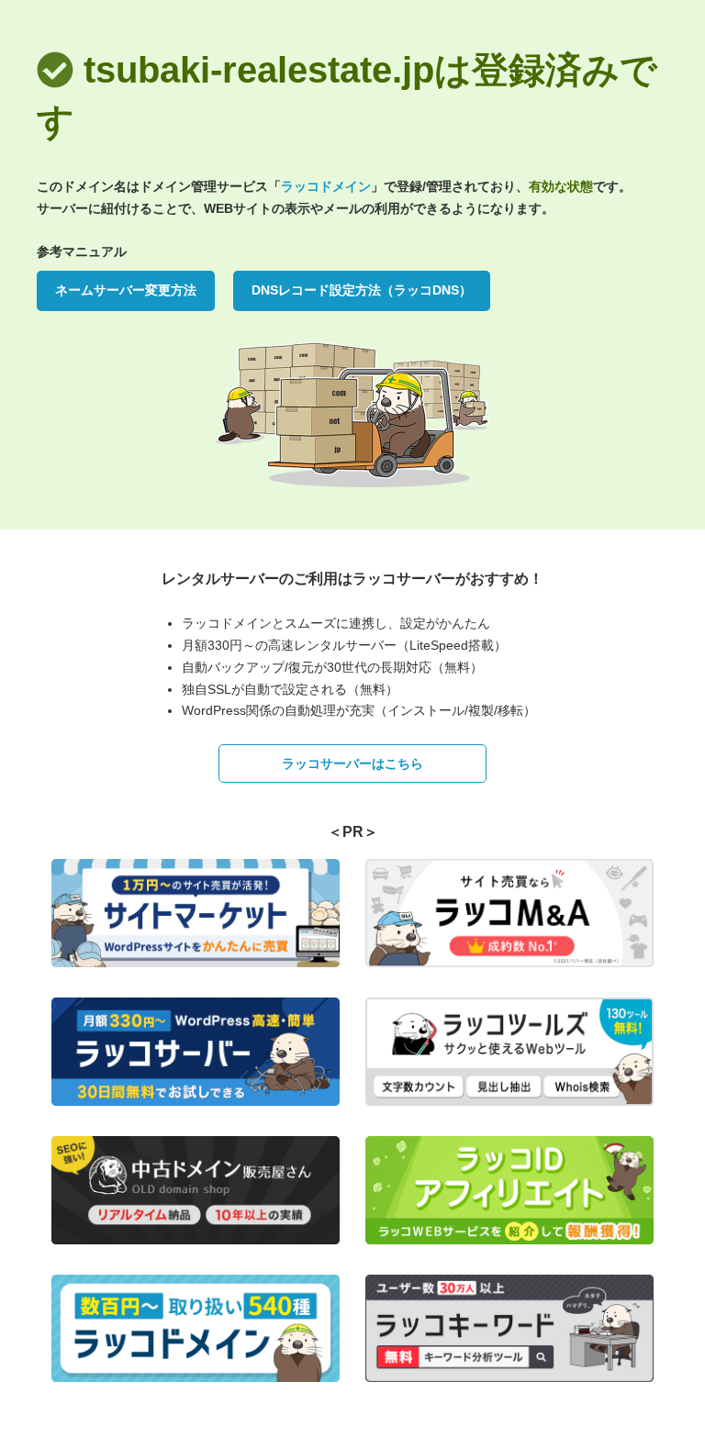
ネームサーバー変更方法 (125, 290)
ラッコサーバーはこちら (352, 763)
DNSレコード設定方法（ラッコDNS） (362, 290)
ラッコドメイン (326, 186)
